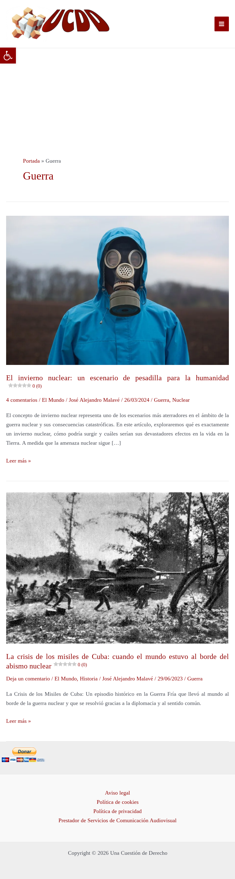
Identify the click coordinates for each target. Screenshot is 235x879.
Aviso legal (117, 793)
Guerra (161, 400)
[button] (8, 56)
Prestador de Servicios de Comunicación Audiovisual (117, 820)
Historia (89, 679)
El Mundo (53, 400)
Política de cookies (118, 802)
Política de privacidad (117, 811)
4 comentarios (21, 400)
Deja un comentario (28, 679)
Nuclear (181, 400)
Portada (31, 161)
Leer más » (18, 460)
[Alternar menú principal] (221, 24)
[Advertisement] (117, 94)
